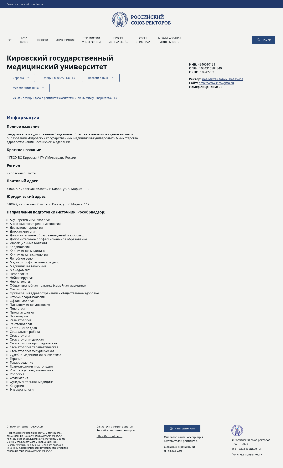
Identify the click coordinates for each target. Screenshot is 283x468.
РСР (10, 40)
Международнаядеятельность (169, 40)
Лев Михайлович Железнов (222, 79)
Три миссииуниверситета (91, 40)
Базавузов (24, 40)
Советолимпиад (143, 40)
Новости (42, 40)
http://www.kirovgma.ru (216, 83)
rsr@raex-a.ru (173, 450)
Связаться (12, 4)
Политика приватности (246, 454)
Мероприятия (65, 40)
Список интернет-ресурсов (25, 426)
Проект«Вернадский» (118, 40)
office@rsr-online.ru (32, 4)
